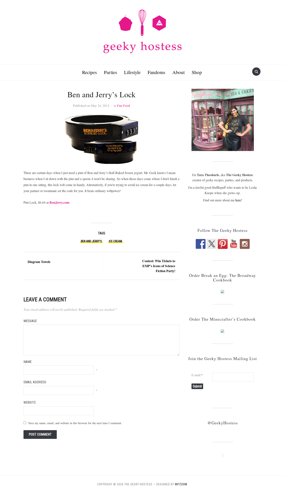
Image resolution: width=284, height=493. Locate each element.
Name (27, 362)
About (178, 72)
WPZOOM (181, 484)
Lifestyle (132, 72)
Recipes (89, 72)
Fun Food (123, 105)
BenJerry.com (59, 202)
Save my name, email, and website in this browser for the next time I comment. (75, 423)
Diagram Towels (39, 261)
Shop (197, 72)
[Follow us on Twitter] (212, 244)
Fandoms (156, 72)
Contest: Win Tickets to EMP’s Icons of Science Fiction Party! (158, 265)
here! (238, 200)
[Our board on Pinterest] (223, 244)
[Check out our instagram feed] (245, 244)
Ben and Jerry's (91, 241)
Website (29, 402)
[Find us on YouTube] (234, 244)
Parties (110, 72)
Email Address (34, 382)
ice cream (115, 241)
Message (30, 321)
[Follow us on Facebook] (201, 244)
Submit (197, 386)
